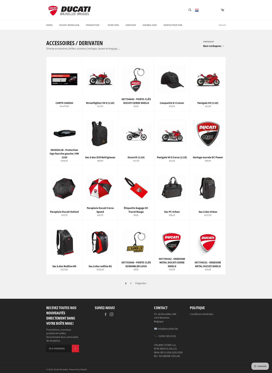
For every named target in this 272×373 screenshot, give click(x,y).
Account (222, 25)
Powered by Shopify (78, 369)
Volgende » (141, 283)
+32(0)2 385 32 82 (167, 336)
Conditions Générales (201, 314)
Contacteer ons (173, 25)
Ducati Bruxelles (61, 369)
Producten (93, 25)
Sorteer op (208, 42)
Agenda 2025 (150, 25)
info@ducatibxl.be (168, 329)
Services (131, 25)
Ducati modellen (69, 25)
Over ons (113, 25)
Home (49, 25)
